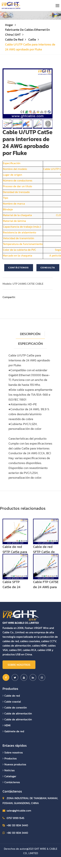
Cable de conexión (15, 707)
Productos (10, 758)
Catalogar (10, 776)
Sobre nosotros (19, 665)
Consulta (47, 267)
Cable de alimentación (18, 713)
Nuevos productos (15, 764)
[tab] (30, 344)
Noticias (9, 770)
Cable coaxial (12, 701)
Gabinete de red (14, 731)
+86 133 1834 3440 (17, 825)
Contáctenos (18, 267)
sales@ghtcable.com (19, 810)
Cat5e (32, 39)
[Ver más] (15, 531)
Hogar (9, 25)
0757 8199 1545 (15, 818)
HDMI (7, 725)
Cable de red (14, 39)
